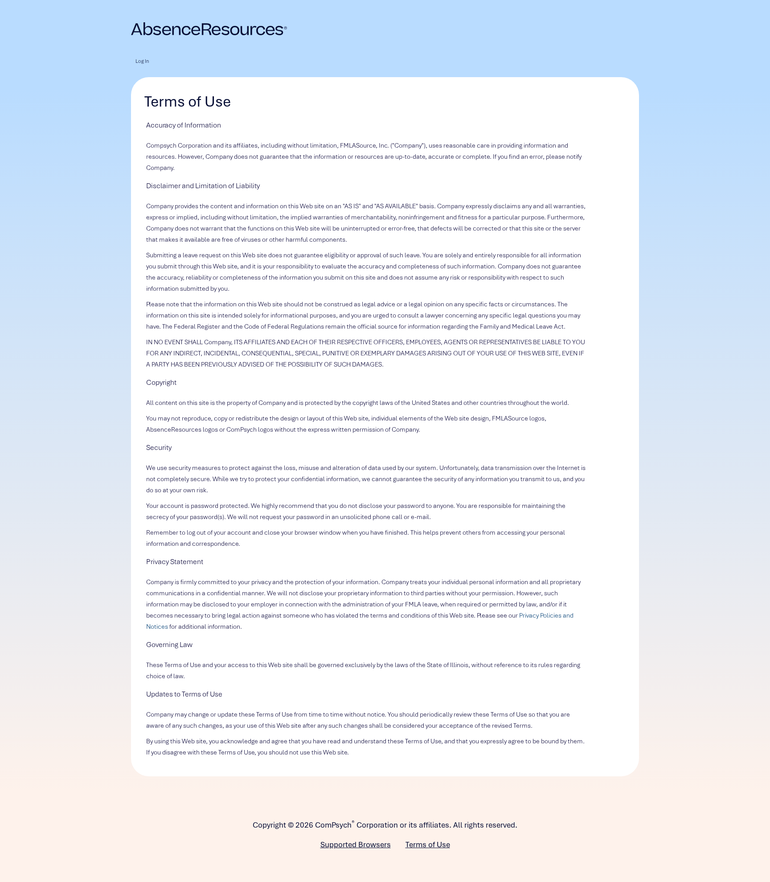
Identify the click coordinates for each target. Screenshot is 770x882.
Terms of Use (427, 844)
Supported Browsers (355, 844)
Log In (142, 61)
